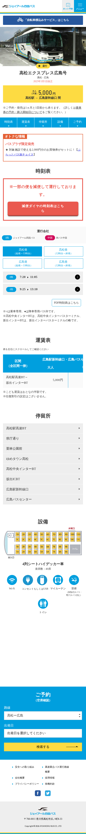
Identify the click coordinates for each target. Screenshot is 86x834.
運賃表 (26, 121)
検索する (43, 746)
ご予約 (77, 121)
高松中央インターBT (21, 469)
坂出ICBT (13, 479)
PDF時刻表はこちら (66, 302)
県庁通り (12, 438)
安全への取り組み (24, 767)
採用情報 (50, 777)
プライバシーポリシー (27, 783)
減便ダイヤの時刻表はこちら (43, 208)
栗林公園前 (14, 448)
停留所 (43, 121)
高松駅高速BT (16, 428)
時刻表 (8, 121)
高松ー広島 (15, 715)
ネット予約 (68, 9)
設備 (60, 121)
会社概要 (20, 777)
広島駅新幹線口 (17, 489)
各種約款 (50, 783)
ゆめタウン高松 (17, 458)
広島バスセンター (19, 499)
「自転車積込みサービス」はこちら (46, 19)
